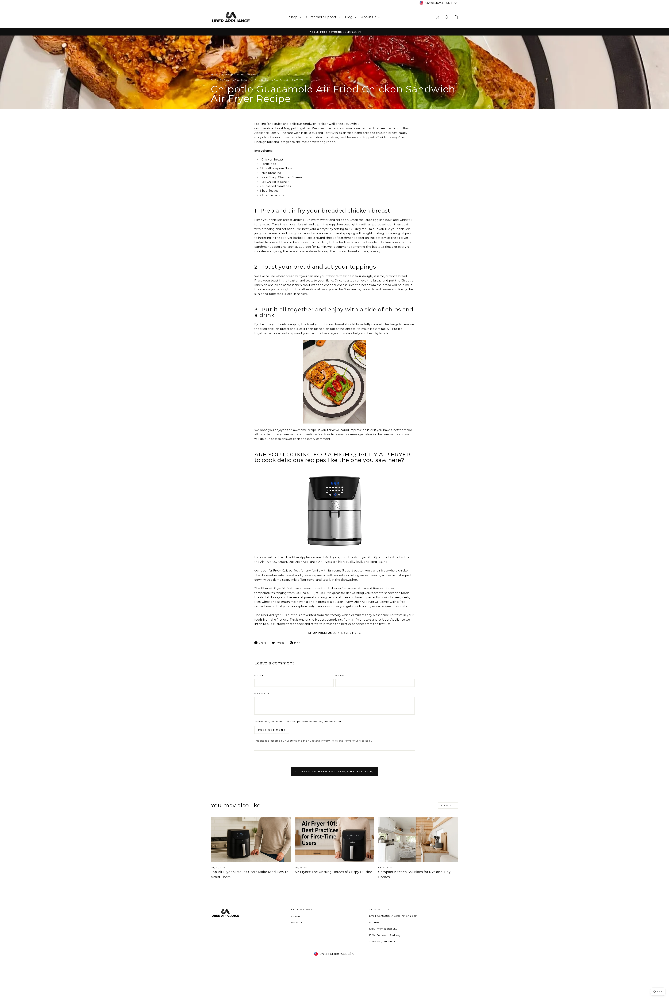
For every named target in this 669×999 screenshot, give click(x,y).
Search (295, 916)
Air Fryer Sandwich (280, 80)
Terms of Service (354, 740)
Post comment (272, 729)
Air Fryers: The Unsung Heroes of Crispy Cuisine (333, 872)
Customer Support (321, 17)
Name (259, 675)
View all (448, 805)
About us (296, 922)
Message (262, 693)
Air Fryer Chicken (240, 80)
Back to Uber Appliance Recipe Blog (337, 771)
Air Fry (214, 80)
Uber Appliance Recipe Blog (238, 74)
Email (340, 675)
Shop (293, 17)
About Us (369, 17)
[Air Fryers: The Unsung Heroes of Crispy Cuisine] (335, 839)
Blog (349, 17)
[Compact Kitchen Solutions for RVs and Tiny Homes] (418, 839)
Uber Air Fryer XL (273, 570)
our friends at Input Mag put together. (282, 128)
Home (215, 74)
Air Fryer (224, 80)
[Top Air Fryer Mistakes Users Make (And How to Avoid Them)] (251, 839)
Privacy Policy (329, 740)
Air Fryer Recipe (259, 80)
